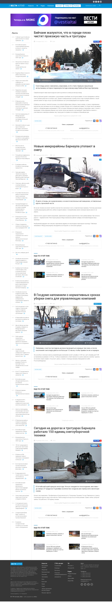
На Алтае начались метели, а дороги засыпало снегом (55, 275)
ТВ (37, 6)
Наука (43, 584)
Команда (57, 568)
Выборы (77, 6)
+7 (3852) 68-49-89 (85, 576)
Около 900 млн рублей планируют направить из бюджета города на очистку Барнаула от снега (89, 410)
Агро (43, 579)
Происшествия (68, 80)
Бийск (91, 80)
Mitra (35, 596)
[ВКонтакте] (94, 2)
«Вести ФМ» (71, 578)
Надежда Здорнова (46, 196)
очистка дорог (38, 236)
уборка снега (38, 121)
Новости (31, 6)
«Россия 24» (71, 568)
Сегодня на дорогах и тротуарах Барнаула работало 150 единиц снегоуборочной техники (90, 264)
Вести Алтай (91, 196)
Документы (58, 576)
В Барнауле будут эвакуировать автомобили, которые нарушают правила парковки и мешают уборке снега (90, 550)
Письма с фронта (46, 592)
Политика (44, 574)
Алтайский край (91, 343)
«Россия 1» (71, 565)
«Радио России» (72, 573)
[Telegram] (98, 2)
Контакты (57, 570)
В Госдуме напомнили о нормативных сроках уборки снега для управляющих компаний (55, 264)
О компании (58, 565)
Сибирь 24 (68, 6)
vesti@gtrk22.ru (85, 581)
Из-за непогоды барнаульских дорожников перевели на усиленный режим (89, 277)
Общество (68, 196)
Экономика (45, 576)
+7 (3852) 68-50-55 (85, 573)
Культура (44, 581)
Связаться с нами (90, 5)
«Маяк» (70, 576)
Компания (51, 6)
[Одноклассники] (96, 2)
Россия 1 (59, 6)
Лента (15, 33)
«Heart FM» (70, 580)
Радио (43, 6)
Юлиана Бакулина (46, 80)
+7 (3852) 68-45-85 (85, 575)
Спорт (43, 586)
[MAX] (101, 2)
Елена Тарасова (46, 343)
